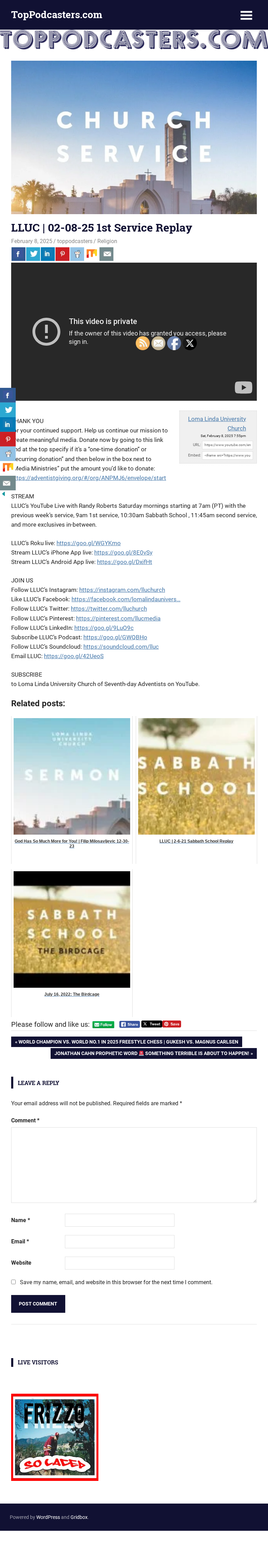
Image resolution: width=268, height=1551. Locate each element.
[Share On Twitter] (33, 254)
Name (20, 1220)
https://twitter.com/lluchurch (109, 608)
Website (21, 1262)
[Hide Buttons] (3, 495)
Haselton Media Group (72, 1539)
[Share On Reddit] (77, 254)
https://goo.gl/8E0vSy (123, 552)
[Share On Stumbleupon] (92, 254)
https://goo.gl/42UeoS (74, 656)
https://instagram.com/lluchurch (122, 589)
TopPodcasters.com (56, 14)
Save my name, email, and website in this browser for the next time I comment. (116, 1282)
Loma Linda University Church (217, 423)
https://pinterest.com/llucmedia (118, 618)
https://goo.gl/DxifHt (124, 561)
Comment (25, 1120)
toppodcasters (74, 241)
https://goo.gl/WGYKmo (89, 543)
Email (20, 1241)
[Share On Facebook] (18, 254)
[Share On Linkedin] (48, 254)
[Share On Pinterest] (62, 254)
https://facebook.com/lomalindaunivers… (126, 599)
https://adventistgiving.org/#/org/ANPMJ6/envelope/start (88, 477)
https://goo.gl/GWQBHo (115, 637)
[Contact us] (106, 254)
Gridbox (79, 1517)
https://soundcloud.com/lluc (121, 646)
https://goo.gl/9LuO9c (104, 627)
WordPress (48, 1517)
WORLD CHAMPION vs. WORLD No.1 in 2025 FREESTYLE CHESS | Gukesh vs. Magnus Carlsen (128, 1043)
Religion (107, 241)
